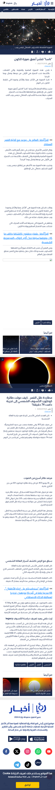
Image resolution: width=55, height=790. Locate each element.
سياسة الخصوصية (15, 777)
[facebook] (6, 751)
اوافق (27, 785)
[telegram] (17, 764)
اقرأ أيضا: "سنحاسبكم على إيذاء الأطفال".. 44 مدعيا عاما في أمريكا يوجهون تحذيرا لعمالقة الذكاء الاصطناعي (28, 593)
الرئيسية (51, 9)
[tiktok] (28, 764)
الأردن (30, 9)
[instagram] (27, 751)
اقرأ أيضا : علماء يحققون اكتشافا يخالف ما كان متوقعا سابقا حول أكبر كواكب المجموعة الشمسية (27, 238)
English (9, 3)
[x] (16, 751)
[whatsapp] (38, 751)
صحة (23, 9)
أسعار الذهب (40, 9)
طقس (5, 9)
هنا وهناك (47, 66)
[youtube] (49, 751)
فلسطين (14, 9)
